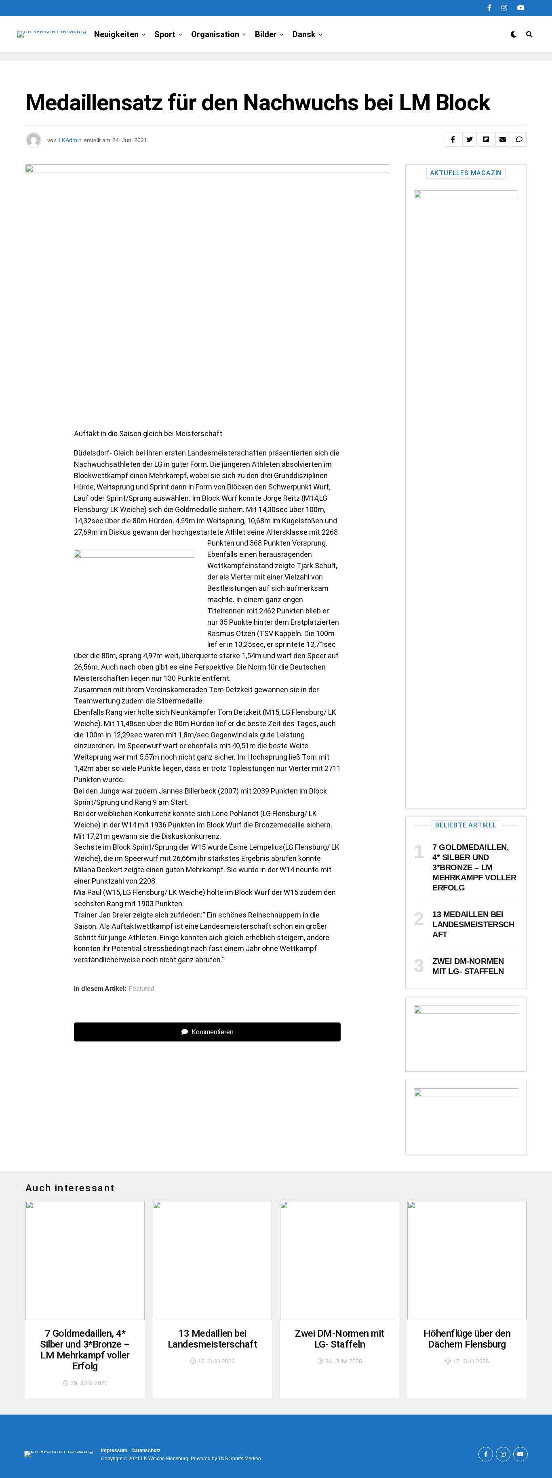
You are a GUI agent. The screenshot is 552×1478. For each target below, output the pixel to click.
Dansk (304, 34)
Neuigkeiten (116, 34)
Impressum (114, 1450)
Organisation (215, 34)
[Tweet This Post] (469, 139)
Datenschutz (145, 1450)
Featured (141, 989)
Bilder (266, 34)
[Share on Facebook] (453, 139)
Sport (164, 34)
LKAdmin (70, 140)
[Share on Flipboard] (486, 139)
